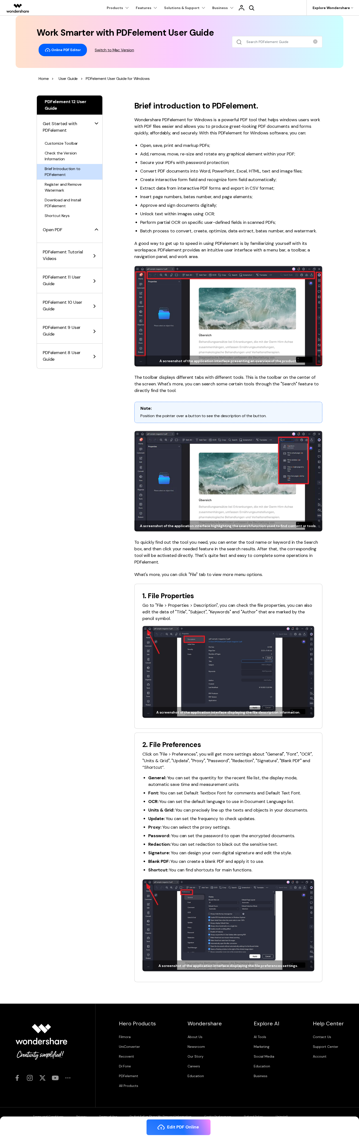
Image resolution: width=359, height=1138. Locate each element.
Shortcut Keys (57, 215)
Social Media (264, 1056)
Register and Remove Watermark (63, 187)
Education (196, 1076)
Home (44, 78)
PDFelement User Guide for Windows (118, 78)
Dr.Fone (125, 1066)
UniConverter (129, 1046)
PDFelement (128, 1076)
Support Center (325, 1046)
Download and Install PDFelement (63, 202)
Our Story (195, 1056)
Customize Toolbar (61, 143)
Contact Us (322, 1037)
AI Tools (260, 1037)
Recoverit (126, 1056)
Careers (194, 1066)
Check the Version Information (61, 156)
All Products (128, 1086)
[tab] (69, 124)
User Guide (68, 78)
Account (320, 1056)
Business (260, 1076)
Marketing (261, 1046)
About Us (195, 1037)
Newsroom (196, 1046)
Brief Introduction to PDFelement (62, 171)
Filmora (125, 1037)
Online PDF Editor (66, 49)
